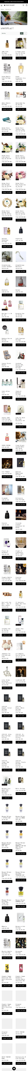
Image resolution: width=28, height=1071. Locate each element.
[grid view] (21, 33)
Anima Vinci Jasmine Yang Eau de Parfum (20, 129)
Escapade (5, 498)
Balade (18, 290)
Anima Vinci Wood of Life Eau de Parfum (20, 212)
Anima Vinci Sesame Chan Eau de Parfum (6, 212)
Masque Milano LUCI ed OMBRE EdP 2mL (20, 818)
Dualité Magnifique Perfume (19, 473)
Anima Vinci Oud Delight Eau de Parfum (6, 185)
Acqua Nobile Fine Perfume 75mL (6, 78)
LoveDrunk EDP (20, 680)
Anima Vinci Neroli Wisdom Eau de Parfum (20, 157)
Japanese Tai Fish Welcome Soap (6, 655)
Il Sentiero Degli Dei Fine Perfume (21, 604)
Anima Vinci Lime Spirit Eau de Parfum (6, 157)
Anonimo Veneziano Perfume (5, 240)
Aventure (5, 290)
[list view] (25, 33)
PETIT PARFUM (20, 1032)
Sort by (4, 33)
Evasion (4, 523)
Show (14, 1068)
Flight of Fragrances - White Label (20, 552)
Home (2, 9)
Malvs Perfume (20, 788)
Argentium (19, 238)
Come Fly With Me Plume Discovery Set (20, 419)
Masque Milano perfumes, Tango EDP (6, 901)
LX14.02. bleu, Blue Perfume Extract (7, 736)
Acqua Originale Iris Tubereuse (21, 78)
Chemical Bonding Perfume (18, 393)
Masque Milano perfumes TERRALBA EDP (20, 874)
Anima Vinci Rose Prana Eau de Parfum (21, 185)
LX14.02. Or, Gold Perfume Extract (20, 736)
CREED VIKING (6, 445)
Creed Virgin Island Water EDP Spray (20, 447)
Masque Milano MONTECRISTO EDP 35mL (6, 844)
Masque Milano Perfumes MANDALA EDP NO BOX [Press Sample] (21, 845)
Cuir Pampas (6, 471)
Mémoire (4, 926)
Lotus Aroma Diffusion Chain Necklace (7, 681)
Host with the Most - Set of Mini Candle (6, 604)
